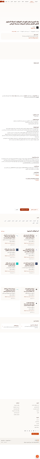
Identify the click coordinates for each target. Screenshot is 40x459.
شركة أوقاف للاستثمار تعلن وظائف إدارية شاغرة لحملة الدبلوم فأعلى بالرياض (29, 236)
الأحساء (34, 220)
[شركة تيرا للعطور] (36, 249)
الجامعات (26, 1)
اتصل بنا (37, 423)
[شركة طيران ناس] (17, 263)
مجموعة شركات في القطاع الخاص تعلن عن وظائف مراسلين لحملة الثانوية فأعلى (9, 290)
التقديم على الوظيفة (24, 209)
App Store (3, 440)
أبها (37, 220)
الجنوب (23, 220)
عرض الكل (2, 231)
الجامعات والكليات (16, 414)
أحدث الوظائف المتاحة (35, 405)
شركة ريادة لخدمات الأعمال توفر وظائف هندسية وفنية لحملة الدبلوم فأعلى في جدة (9, 236)
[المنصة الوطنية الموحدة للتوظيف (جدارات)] (17, 289)
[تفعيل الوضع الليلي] (8, 1)
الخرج (16, 220)
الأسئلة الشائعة (36, 425)
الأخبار (12, 1)
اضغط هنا (37, 175)
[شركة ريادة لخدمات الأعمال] (17, 235)
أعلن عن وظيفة (34, 433)
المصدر (17, 209)
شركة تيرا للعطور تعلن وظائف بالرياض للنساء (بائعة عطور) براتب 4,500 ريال (28, 250)
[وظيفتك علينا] (37, 440)
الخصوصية (5, 442)
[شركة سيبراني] (17, 249)
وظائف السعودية (16, 405)
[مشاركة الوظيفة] (37, 456)
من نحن (38, 419)
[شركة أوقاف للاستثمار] (36, 235)
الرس (5, 220)
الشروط (2, 442)
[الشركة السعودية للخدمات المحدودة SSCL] (36, 263)
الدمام (13, 220)
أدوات (19, 1)
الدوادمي (9, 220)
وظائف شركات (14, 31)
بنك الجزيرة (33, 28)
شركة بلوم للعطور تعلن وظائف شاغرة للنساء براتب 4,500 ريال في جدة (29, 290)
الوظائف (31, 1)
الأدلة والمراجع (36, 407)
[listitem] (38, 431)
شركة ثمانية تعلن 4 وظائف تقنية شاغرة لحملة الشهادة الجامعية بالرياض (29, 304)
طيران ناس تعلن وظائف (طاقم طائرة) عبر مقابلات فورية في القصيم (10, 264)
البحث (6, 1)
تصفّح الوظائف (2, 1)
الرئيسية (36, 1)
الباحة (31, 220)
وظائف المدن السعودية (15, 410)
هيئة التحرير (37, 421)
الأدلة (23, 1)
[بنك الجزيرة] (37, 27)
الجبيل (27, 220)
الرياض (37, 97)
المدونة (15, 1)
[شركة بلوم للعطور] (36, 289)
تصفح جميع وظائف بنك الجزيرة (33, 37)
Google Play (8, 440)
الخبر (20, 220)
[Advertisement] (20, 13)
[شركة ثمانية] (36, 303)
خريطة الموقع (37, 427)
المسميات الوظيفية (16, 407)
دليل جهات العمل (16, 412)
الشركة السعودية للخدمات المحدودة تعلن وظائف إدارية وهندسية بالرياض (28, 264)
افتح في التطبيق (33, 209)
